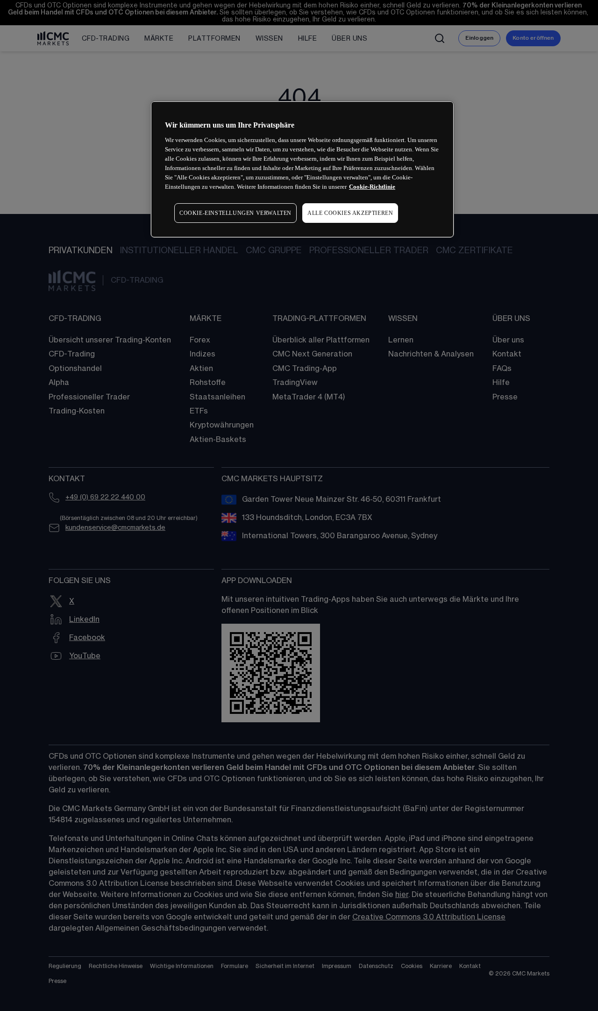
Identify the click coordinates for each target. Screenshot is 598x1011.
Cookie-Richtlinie (372, 186)
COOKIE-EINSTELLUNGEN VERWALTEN (235, 213)
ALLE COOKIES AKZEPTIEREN (350, 213)
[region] (302, 169)
